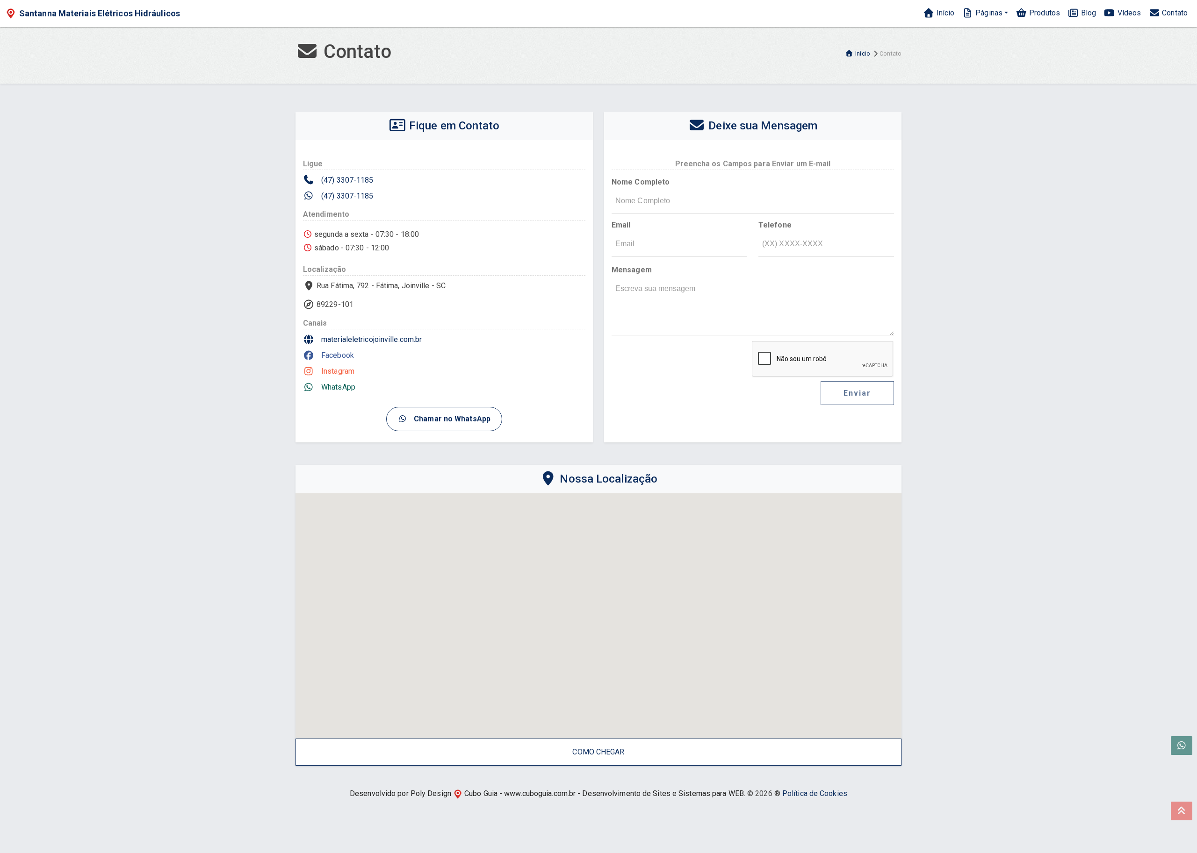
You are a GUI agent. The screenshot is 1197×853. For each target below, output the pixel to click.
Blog (1087, 12)
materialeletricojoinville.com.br (370, 339)
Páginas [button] (987, 12)
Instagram (336, 371)
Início (944, 12)
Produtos (1043, 12)
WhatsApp (337, 387)
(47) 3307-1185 (346, 196)
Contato (1174, 12)
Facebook (336, 355)
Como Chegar (598, 751)
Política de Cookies (814, 793)
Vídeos (1128, 12)
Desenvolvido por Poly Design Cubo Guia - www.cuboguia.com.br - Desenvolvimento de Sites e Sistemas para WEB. (547, 793)
